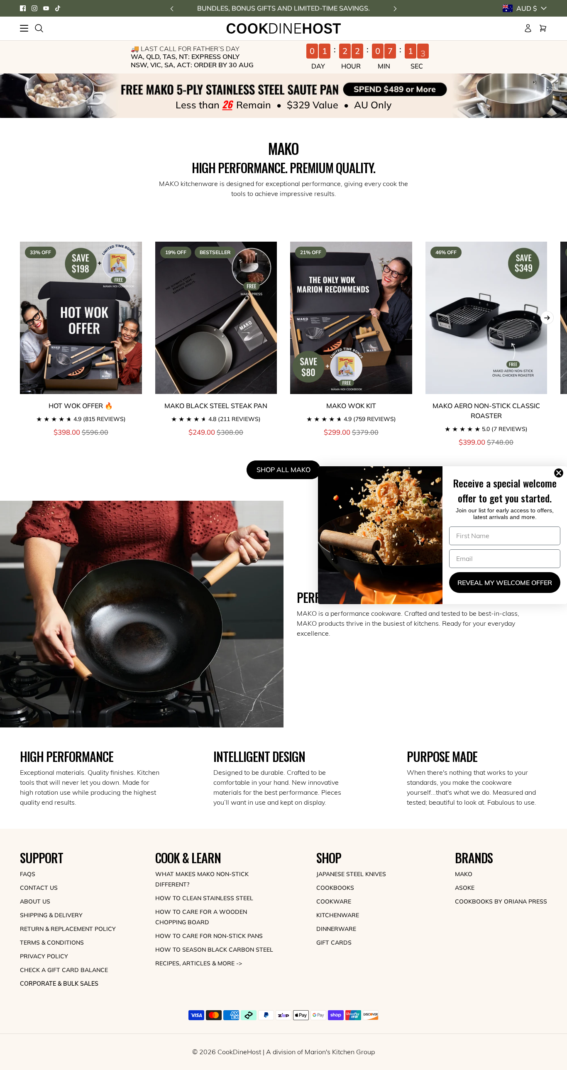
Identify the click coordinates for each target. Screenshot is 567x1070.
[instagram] (34, 8)
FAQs (27, 874)
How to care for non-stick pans (209, 936)
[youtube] (46, 8)
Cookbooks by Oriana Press (501, 901)
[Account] (528, 28)
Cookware (333, 901)
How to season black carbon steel (214, 949)
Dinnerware (336, 929)
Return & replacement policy (68, 929)
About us (35, 901)
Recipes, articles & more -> (198, 963)
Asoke (464, 887)
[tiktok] (57, 8)
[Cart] (543, 28)
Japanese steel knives (351, 874)
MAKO (463, 874)
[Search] (39, 28)
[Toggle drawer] (24, 28)
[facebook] (22, 8)
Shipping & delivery (51, 915)
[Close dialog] (560, 473)
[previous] (172, 8)
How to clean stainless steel (204, 898)
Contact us (39, 887)
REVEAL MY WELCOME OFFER (504, 582)
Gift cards (334, 942)
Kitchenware (337, 915)
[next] (395, 8)
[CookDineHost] (284, 28)
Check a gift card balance (64, 970)
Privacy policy (44, 956)
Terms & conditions (52, 942)
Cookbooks (335, 887)
